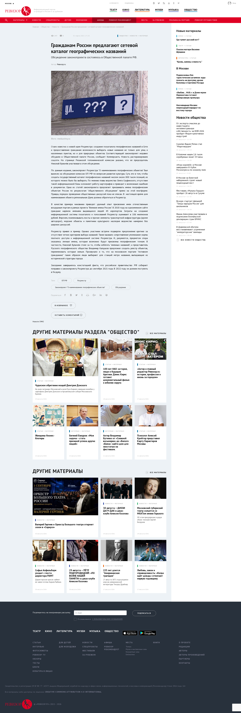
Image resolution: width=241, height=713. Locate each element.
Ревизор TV (39, 655)
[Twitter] (159, 3)
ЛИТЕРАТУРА (183, 58)
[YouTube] (169, 3)
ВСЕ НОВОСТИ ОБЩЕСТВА (193, 240)
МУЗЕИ (180, 36)
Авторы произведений (192, 655)
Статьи (188, 36)
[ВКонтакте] (154, 3)
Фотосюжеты (40, 650)
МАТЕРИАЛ (144, 36)
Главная (36, 27)
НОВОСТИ (133, 36)
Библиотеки (130, 654)
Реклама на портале (179, 20)
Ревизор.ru (61, 64)
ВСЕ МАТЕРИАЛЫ (158, 333)
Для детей (65, 642)
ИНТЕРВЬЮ (75, 431)
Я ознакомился (84, 619)
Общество (190, 9)
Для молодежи (67, 646)
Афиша (100, 20)
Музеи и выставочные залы (136, 649)
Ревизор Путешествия (206, 20)
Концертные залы (132, 652)
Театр (113, 9)
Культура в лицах (43, 671)
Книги (156, 642)
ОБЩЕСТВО (123, 36)
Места (144, 20)
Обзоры (37, 659)
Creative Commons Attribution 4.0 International (73, 692)
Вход (234, 3)
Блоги (36, 667)
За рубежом (158, 20)
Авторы (183, 650)
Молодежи (81, 20)
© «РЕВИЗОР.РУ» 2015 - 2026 (47, 704)
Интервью (38, 646)
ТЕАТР (180, 46)
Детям (68, 20)
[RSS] (164, 3)
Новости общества (191, 117)
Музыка (174, 9)
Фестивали (88, 650)
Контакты (184, 663)
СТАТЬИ (40, 381)
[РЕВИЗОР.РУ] (18, 11)
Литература (142, 9)
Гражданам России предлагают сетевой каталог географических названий (93, 27)
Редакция (184, 646)
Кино (126, 9)
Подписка (129, 3)
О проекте (114, 3)
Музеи (159, 9)
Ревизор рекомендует (120, 20)
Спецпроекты (52, 20)
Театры (128, 646)
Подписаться (144, 613)
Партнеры (184, 659)
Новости (36, 20)
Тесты (36, 663)
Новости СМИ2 (38, 321)
